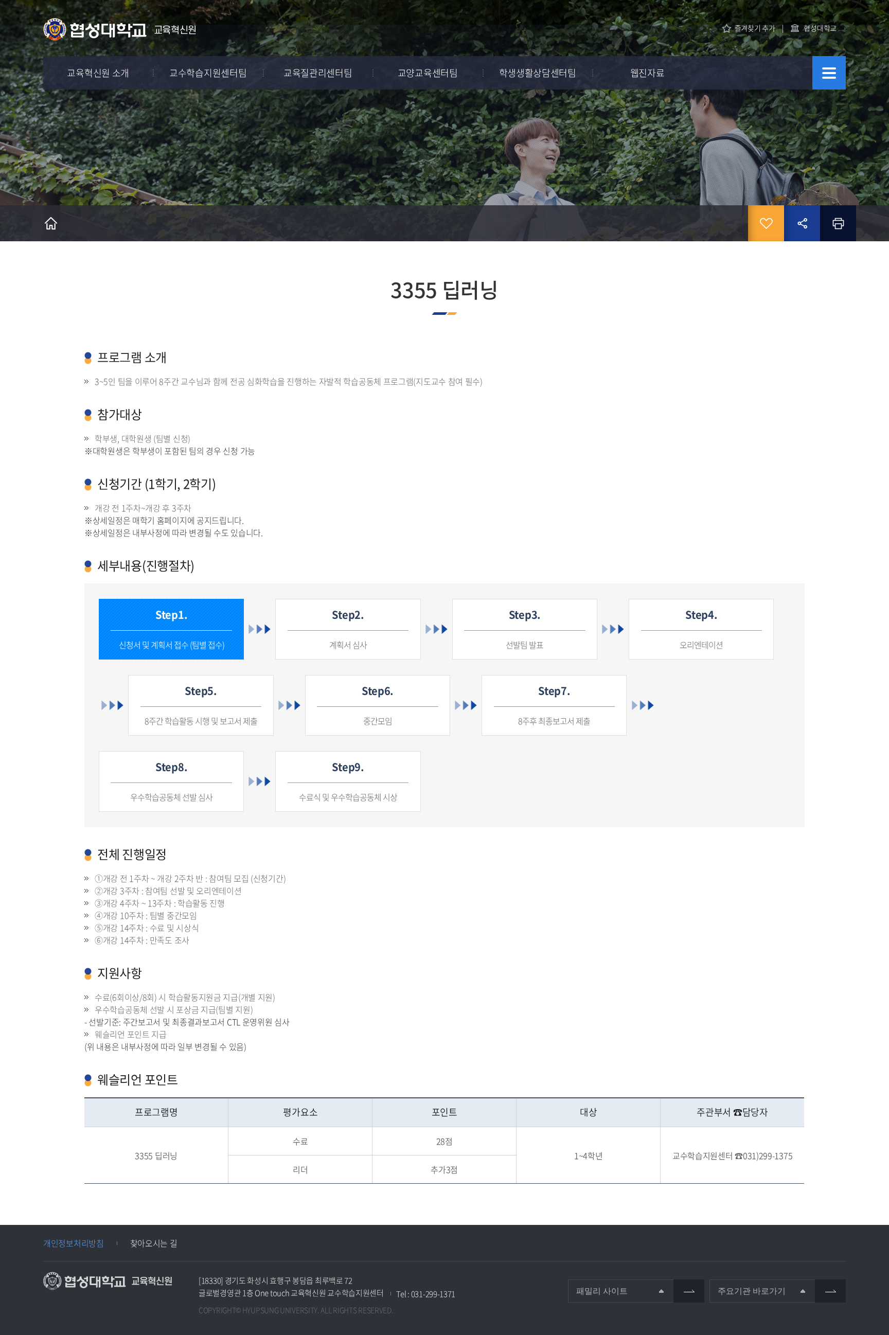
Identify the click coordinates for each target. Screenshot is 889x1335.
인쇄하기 (838, 223)
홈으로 (51, 223)
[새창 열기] (688, 1291)
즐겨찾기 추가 (755, 28)
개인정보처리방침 (73, 1243)
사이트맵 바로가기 (829, 73)
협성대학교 (820, 27)
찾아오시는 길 (153, 1243)
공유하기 (802, 223)
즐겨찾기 (766, 223)
